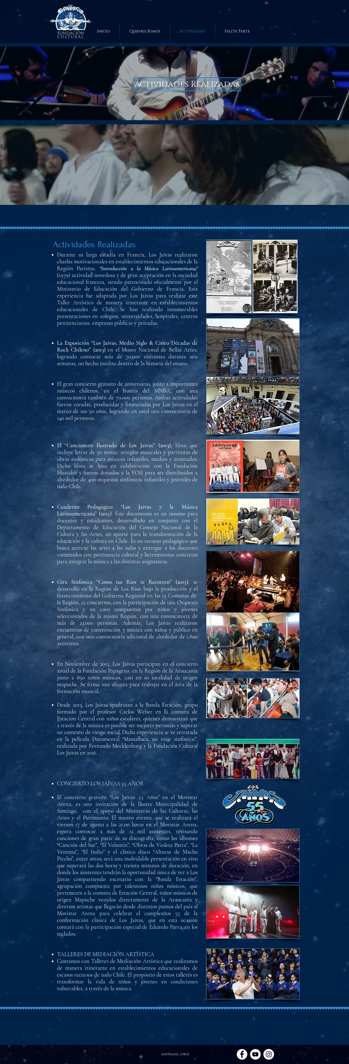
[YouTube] (255, 1054)
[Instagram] (268, 1054)
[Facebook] (242, 1054)
